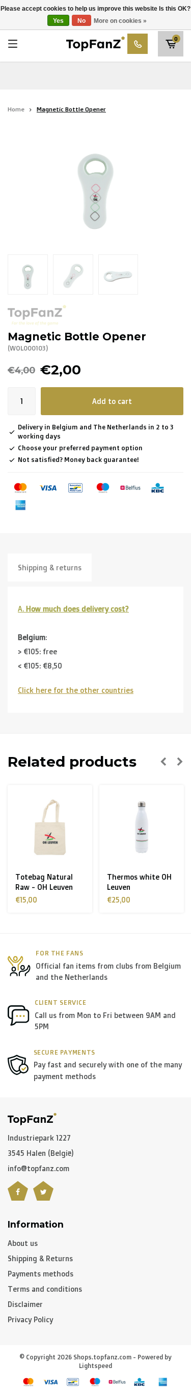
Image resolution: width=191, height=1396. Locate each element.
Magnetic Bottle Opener (71, 109)
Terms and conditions (45, 1289)
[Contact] (137, 44)
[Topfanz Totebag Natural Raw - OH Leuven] (50, 827)
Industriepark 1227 (39, 1137)
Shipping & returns (49, 567)
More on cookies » (120, 20)
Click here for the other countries (75, 690)
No (81, 20)
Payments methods (40, 1273)
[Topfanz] (37, 315)
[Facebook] (18, 1197)
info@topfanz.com (38, 1168)
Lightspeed (95, 1366)
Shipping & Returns (40, 1258)
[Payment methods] (20, 488)
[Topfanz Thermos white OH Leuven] (141, 827)
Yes (58, 20)
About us (23, 1243)
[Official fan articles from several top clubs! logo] (95, 43)
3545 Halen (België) (41, 1153)
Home (16, 109)
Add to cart (112, 401)
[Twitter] (43, 1197)
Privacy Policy (30, 1319)
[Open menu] (13, 44)
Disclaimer (25, 1304)
